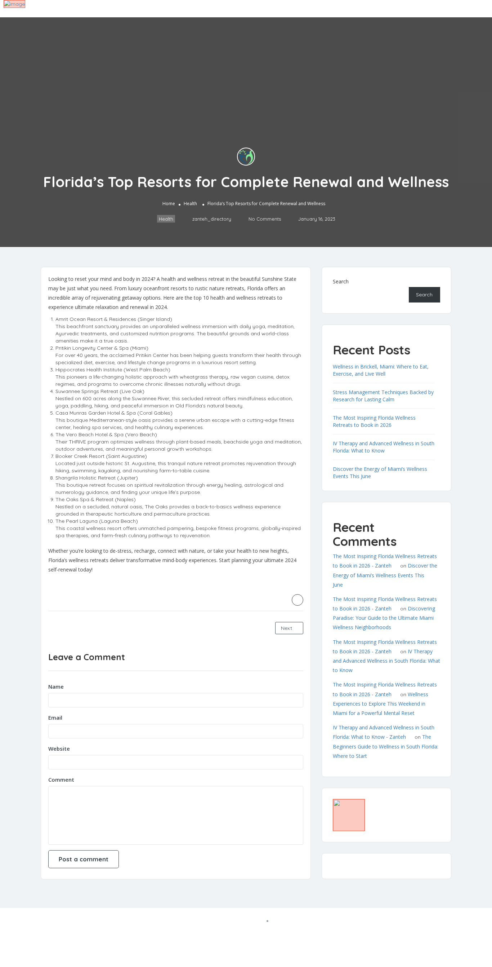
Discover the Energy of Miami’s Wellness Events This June (385, 575)
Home (168, 203)
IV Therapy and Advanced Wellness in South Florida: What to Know (383, 447)
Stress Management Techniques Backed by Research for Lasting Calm (383, 396)
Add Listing (460, 8)
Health (190, 203)
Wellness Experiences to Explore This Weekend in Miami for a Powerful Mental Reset (380, 703)
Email (55, 717)
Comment (61, 779)
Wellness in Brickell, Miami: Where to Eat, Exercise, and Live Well (381, 370)
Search (341, 281)
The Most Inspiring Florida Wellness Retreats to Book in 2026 (374, 421)
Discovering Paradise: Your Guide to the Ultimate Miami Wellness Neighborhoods (384, 618)
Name (56, 686)
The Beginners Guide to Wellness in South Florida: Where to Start (385, 746)
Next (287, 628)
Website (59, 748)
